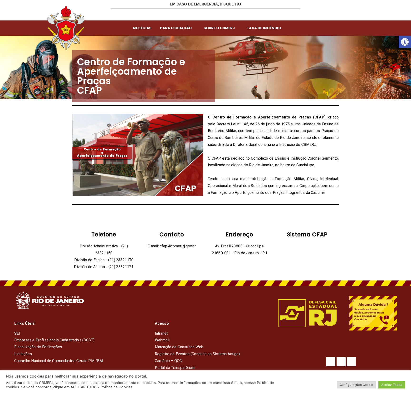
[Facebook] (330, 361)
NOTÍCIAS (142, 27)
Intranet (161, 333)
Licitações (23, 354)
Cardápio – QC (167, 361)
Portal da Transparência (175, 367)
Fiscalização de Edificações (38, 347)
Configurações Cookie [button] (356, 385)
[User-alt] (178, 14)
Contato (171, 234)
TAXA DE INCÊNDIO (264, 27)
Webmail (162, 340)
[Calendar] (194, 14)
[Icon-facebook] (209, 14)
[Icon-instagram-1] (225, 14)
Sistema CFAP (307, 234)
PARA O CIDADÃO (176, 27)
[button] (405, 42)
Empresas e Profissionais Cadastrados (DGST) (54, 340)
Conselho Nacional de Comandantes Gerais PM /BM (58, 361)
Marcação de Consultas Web (179, 347)
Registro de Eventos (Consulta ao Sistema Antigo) (197, 354)
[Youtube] (351, 361)
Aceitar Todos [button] (391, 385)
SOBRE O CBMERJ (219, 27)
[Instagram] (341, 361)
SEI (17, 333)
